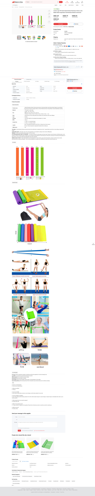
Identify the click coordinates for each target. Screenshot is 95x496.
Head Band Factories (33, 481)
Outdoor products (14, 466)
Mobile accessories (50, 465)
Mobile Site (68, 488)
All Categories (15, 5)
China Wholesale (43, 488)
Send (19, 430)
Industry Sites (54, 488)
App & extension (71, 5)
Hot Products (23, 488)
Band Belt (73, 481)
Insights (72, 488)
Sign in (82, 2)
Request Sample (71, 26)
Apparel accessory (15, 463)
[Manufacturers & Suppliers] (17, 2)
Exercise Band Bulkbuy (16, 483)
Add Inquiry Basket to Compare (31, 41)
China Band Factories (25, 481)
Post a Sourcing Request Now (39, 430)
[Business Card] (81, 83)
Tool (30, 466)
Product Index (64, 488)
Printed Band (68, 481)
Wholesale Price (49, 488)
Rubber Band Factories (16, 481)
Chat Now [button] (75, 91)
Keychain (66, 463)
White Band (62, 481)
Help (65, 5)
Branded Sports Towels (37, 476)
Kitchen (13, 465)
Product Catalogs (26, 461)
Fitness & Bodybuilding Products (52, 463)
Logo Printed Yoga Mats (16, 476)
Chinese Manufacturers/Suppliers (35, 488)
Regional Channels (59, 488)
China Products (28, 488)
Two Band (49, 481)
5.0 (67, 81)
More (13, 485)
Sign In (55, 74)
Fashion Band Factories (42, 481)
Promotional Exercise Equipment (27, 476)
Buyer (60, 5)
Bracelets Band (55, 481)
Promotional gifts (68, 465)
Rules (82, 5)
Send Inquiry (74, 88)
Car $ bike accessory (33, 463)
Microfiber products (33, 465)
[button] (62, 81)
